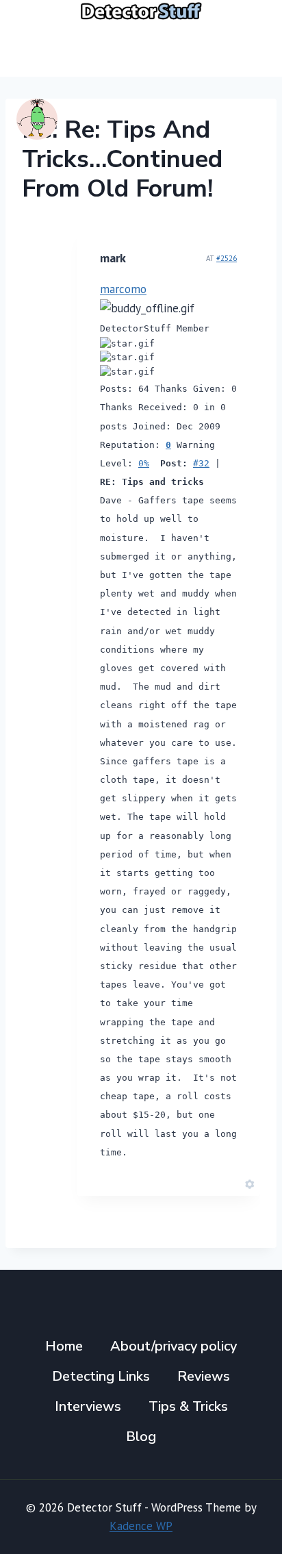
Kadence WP (141, 1525)
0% (143, 463)
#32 (201, 463)
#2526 (226, 258)
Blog (141, 1436)
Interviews (88, 1406)
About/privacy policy (173, 1346)
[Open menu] (249, 49)
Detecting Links (101, 1376)
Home (64, 1346)
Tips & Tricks (188, 1406)
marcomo (123, 289)
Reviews (203, 1376)
